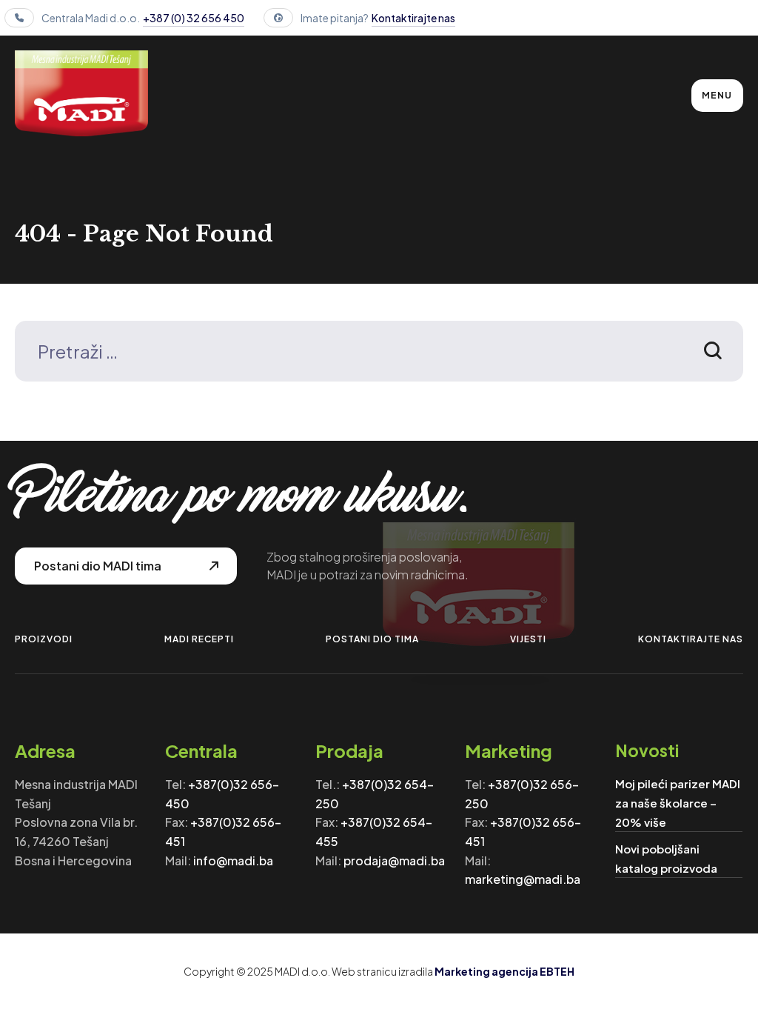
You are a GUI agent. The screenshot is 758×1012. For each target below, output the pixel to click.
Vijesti (528, 639)
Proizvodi (44, 639)
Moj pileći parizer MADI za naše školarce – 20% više (677, 802)
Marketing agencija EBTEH (504, 971)
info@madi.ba (233, 860)
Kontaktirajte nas (413, 17)
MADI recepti (199, 639)
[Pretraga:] (378, 354)
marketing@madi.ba (522, 879)
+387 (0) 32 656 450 (193, 17)
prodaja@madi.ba (394, 860)
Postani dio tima (372, 639)
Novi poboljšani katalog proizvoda (666, 858)
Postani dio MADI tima (97, 565)
